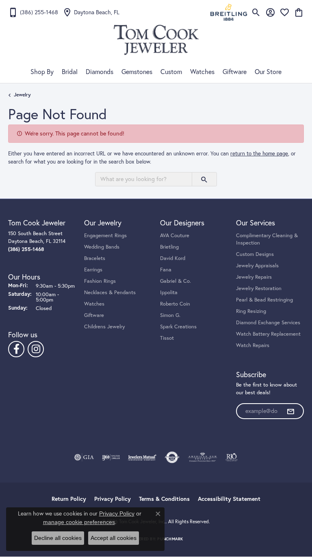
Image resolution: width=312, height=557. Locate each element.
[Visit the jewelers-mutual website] (142, 457)
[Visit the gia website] (84, 457)
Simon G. (170, 315)
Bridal (70, 72)
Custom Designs (255, 254)
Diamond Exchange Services (268, 322)
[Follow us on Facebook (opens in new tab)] (16, 349)
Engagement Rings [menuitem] (105, 235)
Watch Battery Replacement (268, 333)
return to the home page (259, 153)
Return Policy (69, 498)
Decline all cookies (58, 538)
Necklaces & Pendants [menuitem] (110, 292)
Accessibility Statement (229, 498)
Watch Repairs (252, 345)
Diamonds (99, 72)
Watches (202, 72)
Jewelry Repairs (254, 276)
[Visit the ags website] (203, 457)
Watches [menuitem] (94, 303)
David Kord (172, 258)
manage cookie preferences (79, 522)
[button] (256, 12)
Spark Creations (178, 326)
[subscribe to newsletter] (290, 411)
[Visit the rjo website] (231, 457)
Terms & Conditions (164, 498)
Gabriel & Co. (175, 280)
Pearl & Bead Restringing (264, 299)
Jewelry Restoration (259, 288)
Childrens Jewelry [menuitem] (104, 326)
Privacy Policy (112, 498)
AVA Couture (174, 235)
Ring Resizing (251, 311)
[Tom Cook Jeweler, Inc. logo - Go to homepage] (156, 40)
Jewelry (22, 95)
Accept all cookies (113, 538)
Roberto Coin (175, 303)
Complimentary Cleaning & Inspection (267, 239)
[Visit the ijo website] (111, 457)
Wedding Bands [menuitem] (101, 246)
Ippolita (169, 292)
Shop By (42, 72)
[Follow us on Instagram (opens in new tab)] (36, 349)
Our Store (268, 72)
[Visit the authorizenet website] (172, 457)
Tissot (167, 337)
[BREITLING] (228, 12)
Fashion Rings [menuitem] (100, 280)
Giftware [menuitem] (94, 315)
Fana (165, 269)
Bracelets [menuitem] (94, 258)
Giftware (235, 72)
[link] (33, 12)
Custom (171, 72)
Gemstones (136, 72)
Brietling (169, 246)
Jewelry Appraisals (257, 265)
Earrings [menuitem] (93, 269)
